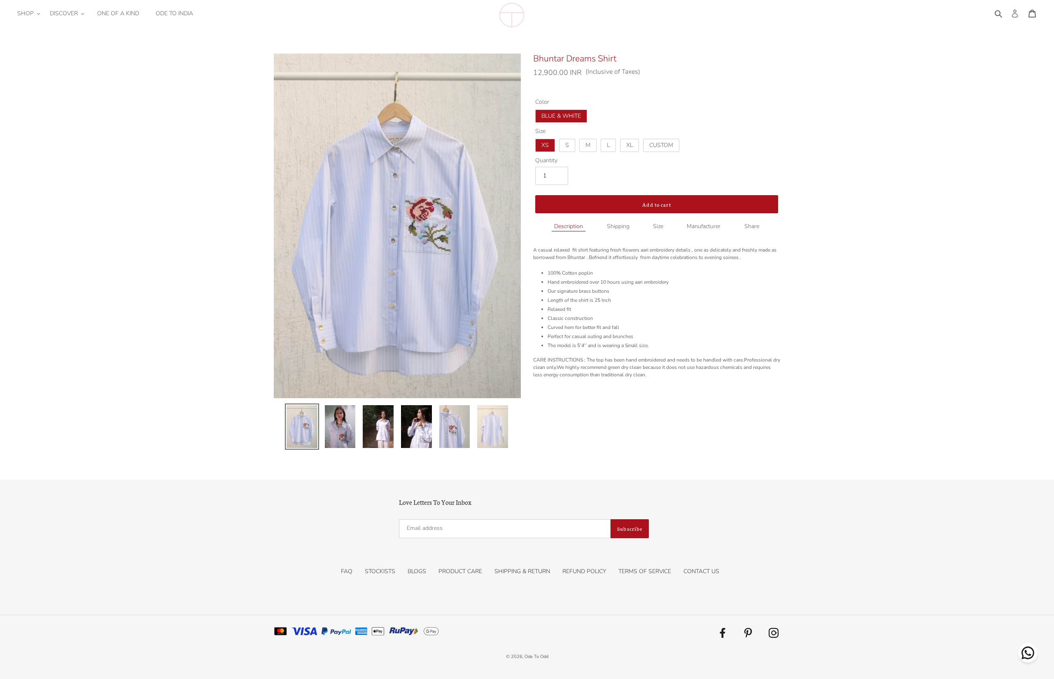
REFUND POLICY (584, 571)
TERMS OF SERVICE (644, 571)
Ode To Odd (536, 656)
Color (542, 102)
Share (751, 226)
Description (568, 226)
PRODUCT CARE (460, 571)
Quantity (546, 160)
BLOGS (417, 571)
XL (629, 145)
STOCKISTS (380, 571)
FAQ (346, 571)
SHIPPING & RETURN (522, 571)
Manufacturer (704, 226)
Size (540, 131)
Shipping (618, 226)
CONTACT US (701, 571)
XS (545, 145)
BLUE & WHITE (561, 116)
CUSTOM (661, 145)
